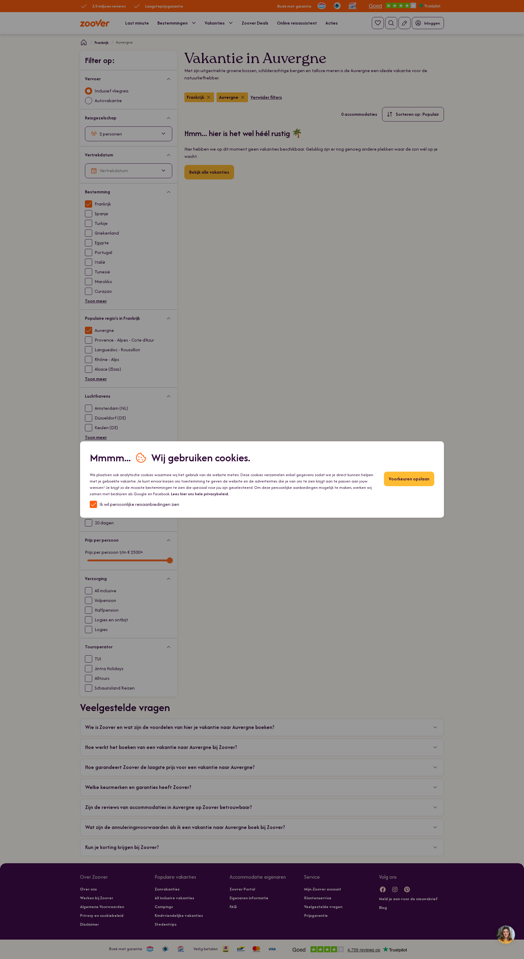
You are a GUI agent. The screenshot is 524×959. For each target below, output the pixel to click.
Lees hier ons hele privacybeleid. (200, 494)
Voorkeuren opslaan (409, 479)
